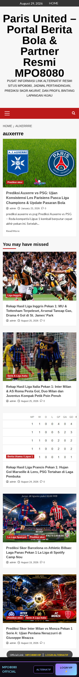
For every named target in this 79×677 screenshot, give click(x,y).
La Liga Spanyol (16, 537)
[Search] (73, 113)
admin (13, 208)
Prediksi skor (14, 182)
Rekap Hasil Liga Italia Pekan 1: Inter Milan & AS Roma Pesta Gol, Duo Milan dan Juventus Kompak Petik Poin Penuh (38, 391)
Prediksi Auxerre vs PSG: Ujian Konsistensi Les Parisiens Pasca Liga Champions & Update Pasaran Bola (37, 198)
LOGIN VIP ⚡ (66, 669)
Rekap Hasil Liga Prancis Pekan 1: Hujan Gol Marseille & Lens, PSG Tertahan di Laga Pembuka (39, 471)
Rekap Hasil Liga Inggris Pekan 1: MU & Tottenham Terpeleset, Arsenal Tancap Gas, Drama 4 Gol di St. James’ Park (39, 310)
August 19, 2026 (29, 562)
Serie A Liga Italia (17, 375)
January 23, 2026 (30, 208)
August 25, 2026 (29, 320)
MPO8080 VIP (33, 654)
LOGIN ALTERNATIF (56, 654)
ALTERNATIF (43, 669)
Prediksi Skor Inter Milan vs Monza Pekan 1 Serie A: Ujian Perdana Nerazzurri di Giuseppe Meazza (39, 633)
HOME (53, 3)
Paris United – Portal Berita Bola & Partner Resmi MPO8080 (39, 45)
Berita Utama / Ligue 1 (20, 456)
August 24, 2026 (29, 481)
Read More (13, 231)
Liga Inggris (14, 295)
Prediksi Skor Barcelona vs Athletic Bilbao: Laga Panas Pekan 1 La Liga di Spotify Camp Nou (39, 552)
